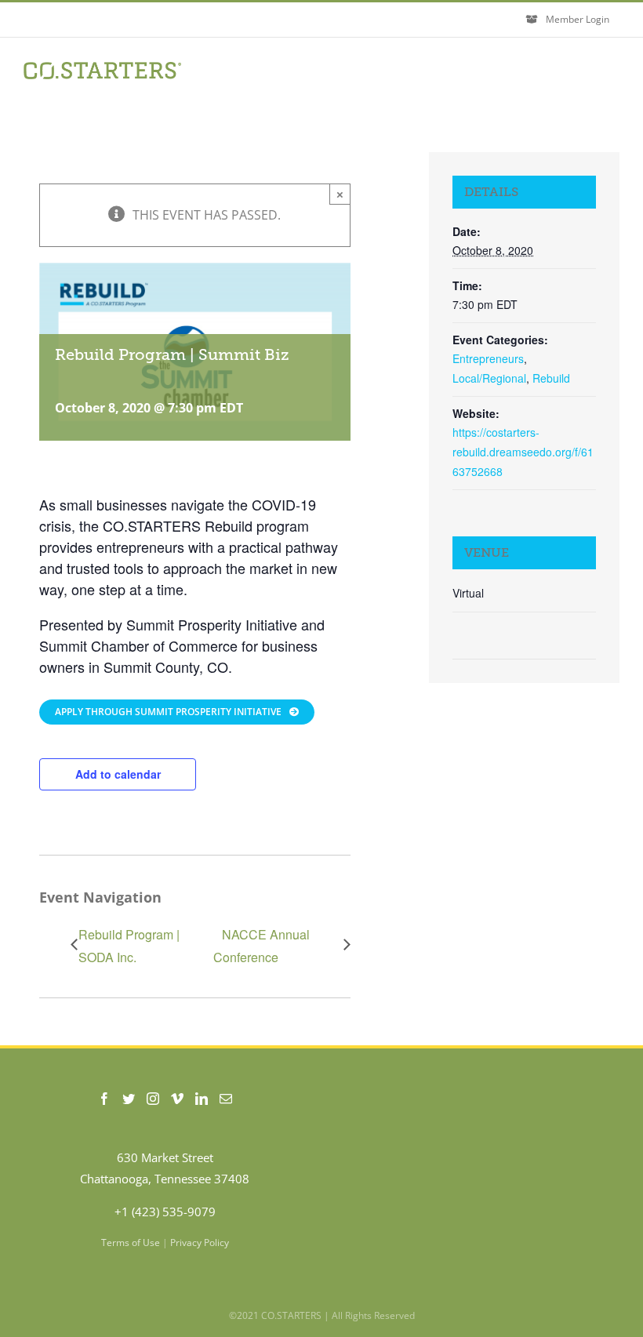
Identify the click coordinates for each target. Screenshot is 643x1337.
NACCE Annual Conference (261, 945)
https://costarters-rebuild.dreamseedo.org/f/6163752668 (523, 451)
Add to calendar (118, 774)
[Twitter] (128, 1098)
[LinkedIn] (201, 1098)
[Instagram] (153, 1098)
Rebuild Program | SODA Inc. (129, 945)
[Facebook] (104, 1098)
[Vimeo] (177, 1098)
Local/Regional (489, 378)
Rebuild (551, 378)
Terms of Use (130, 1242)
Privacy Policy (199, 1242)
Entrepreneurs (488, 358)
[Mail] (226, 1098)
